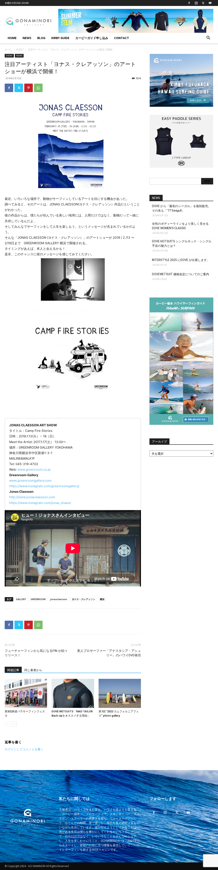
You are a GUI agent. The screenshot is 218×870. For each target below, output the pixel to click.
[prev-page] (7, 724)
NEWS (27, 38)
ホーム (8, 49)
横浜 (102, 599)
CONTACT (121, 38)
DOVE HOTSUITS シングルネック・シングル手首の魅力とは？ (181, 243)
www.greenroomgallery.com (30, 480)
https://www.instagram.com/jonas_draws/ (40, 503)
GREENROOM (38, 599)
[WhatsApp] (38, 88)
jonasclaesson (58, 599)
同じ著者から (33, 670)
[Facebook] (189, 3)
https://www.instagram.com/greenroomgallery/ (44, 486)
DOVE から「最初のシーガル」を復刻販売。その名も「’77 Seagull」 (181, 208)
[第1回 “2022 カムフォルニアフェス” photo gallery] (120, 693)
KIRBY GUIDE (60, 38)
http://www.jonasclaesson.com (32, 497)
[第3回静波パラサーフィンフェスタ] (26, 693)
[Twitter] (203, 3)
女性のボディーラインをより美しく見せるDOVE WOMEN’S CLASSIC (180, 226)
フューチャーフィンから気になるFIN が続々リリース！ (36, 653)
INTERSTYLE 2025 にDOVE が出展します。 (181, 260)
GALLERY (21, 599)
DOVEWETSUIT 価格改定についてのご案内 (180, 274)
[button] (208, 38)
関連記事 (13, 670)
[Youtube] (210, 3)
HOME (12, 38)
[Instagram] (196, 3)
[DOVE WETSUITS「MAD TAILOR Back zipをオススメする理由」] (73, 693)
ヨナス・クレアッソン (83, 599)
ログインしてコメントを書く (24, 749)
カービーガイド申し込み (91, 38)
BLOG (41, 38)
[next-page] (14, 724)
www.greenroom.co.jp (34, 469)
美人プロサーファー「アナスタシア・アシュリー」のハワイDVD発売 (109, 653)
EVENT (20, 49)
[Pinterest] (28, 88)
